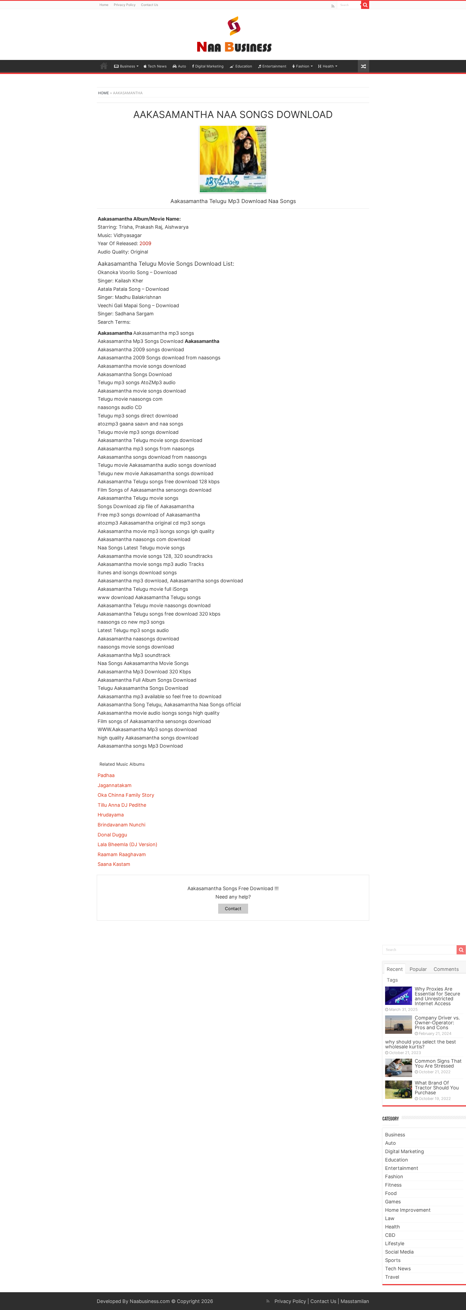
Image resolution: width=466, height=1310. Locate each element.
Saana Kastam (114, 864)
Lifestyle (394, 1243)
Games (393, 1201)
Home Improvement (408, 1210)
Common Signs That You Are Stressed (438, 1063)
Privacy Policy (125, 5)
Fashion (302, 66)
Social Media (399, 1252)
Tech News (157, 66)
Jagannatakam (115, 785)
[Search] (365, 5)
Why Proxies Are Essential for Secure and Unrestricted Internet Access (437, 996)
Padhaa (106, 775)
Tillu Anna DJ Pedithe (122, 805)
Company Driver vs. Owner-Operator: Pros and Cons (437, 1022)
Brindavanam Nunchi (121, 825)
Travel (392, 1277)
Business (127, 66)
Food (391, 1193)
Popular (418, 969)
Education (243, 66)
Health (328, 66)
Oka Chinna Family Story (126, 795)
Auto (182, 66)
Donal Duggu (112, 835)
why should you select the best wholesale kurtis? (420, 1044)
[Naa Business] (233, 33)
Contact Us (149, 5)
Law (390, 1218)
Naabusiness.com (150, 1301)
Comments (446, 969)
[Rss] (333, 6)
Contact (233, 908)
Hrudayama (111, 815)
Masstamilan (355, 1301)
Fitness (393, 1185)
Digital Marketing (209, 66)
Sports (392, 1260)
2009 (145, 243)
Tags (392, 980)
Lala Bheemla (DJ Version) (127, 844)
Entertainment (274, 66)
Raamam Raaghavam (122, 854)
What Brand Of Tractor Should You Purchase (437, 1087)
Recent (395, 969)
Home (104, 5)
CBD (390, 1235)
